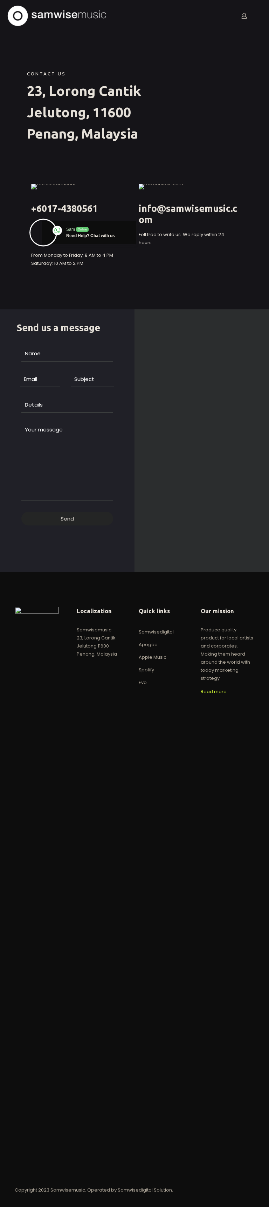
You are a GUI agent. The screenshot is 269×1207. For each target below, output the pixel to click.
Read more (214, 691)
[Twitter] (219, 1189)
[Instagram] (229, 1189)
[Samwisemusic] (56, 16)
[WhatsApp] (200, 1189)
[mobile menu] (220, 16)
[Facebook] (210, 1189)
